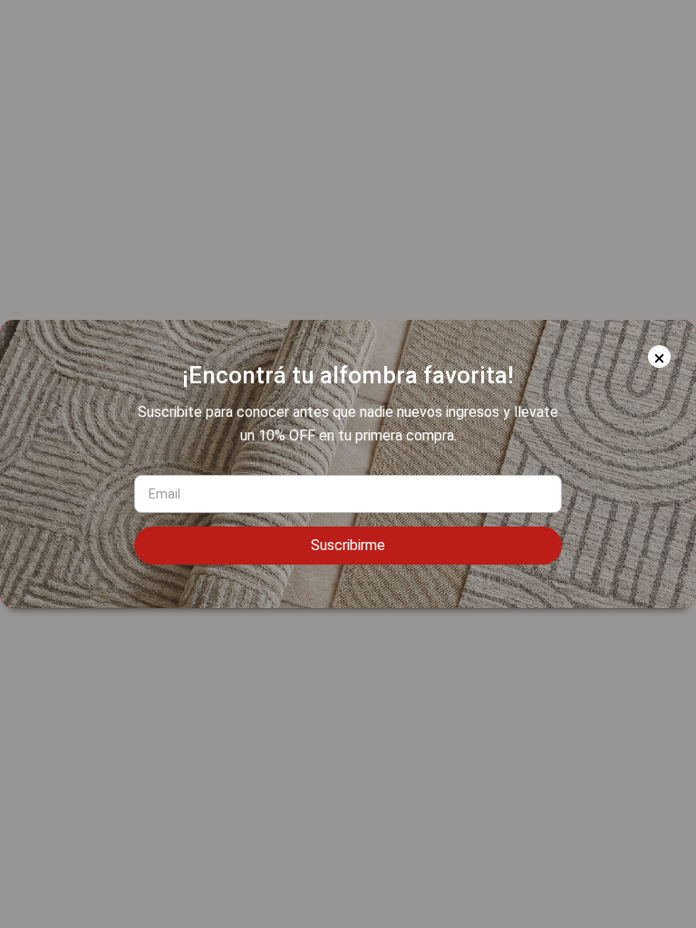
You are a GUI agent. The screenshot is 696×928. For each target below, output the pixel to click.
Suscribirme (348, 545)
